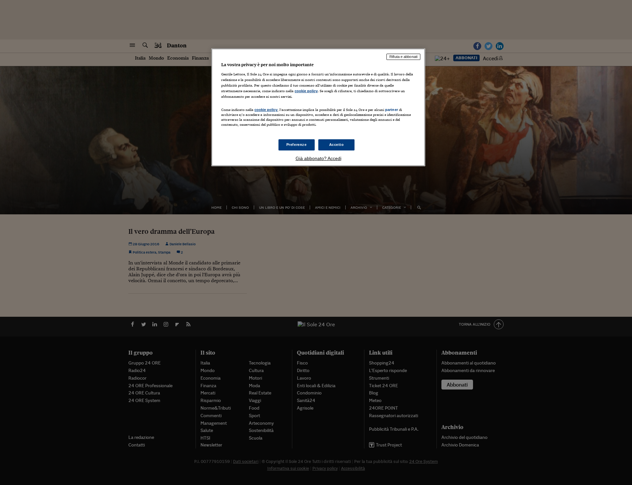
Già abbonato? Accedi (318, 158)
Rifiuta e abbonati (403, 57)
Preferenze (296, 145)
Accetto (336, 145)
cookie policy (306, 91)
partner (391, 110)
